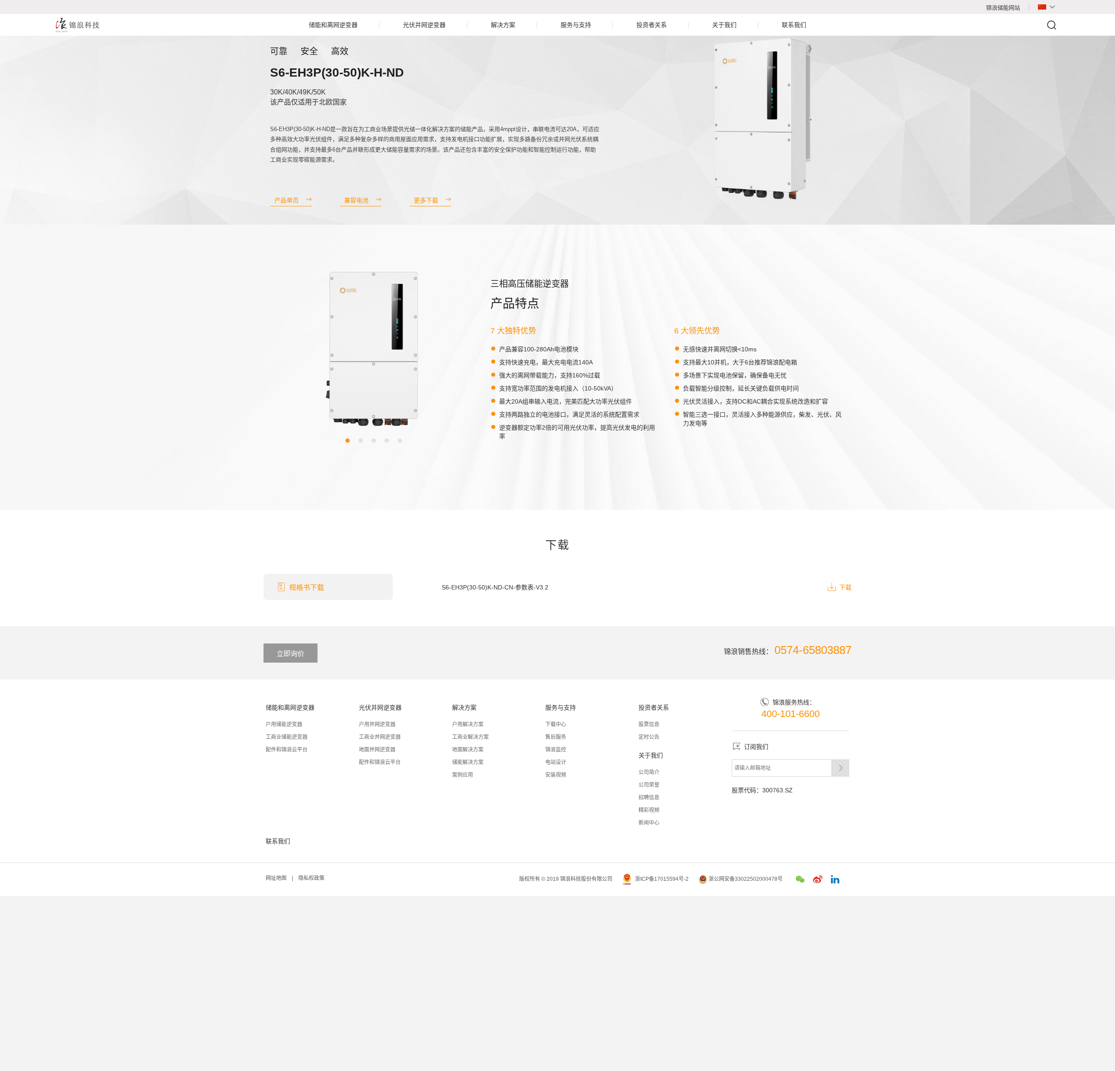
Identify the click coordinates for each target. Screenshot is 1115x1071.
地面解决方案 (467, 750)
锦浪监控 (555, 750)
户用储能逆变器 (284, 724)
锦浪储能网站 (1003, 7)
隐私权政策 (311, 878)
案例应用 (462, 775)
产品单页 (286, 200)
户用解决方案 (467, 724)
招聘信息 (649, 798)
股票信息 (649, 724)
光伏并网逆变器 (424, 25)
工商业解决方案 (470, 737)
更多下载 (426, 200)
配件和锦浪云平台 (286, 750)
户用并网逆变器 (377, 724)
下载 (845, 587)
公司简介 (649, 772)
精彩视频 (649, 810)
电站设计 (555, 762)
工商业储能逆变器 (286, 737)
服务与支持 (576, 25)
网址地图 (276, 878)
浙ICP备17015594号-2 (662, 879)
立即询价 (290, 653)
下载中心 (555, 724)
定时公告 (649, 737)
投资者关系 (651, 25)
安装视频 (555, 775)
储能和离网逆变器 (333, 25)
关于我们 (724, 25)
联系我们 (794, 24)
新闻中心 (649, 823)
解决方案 (503, 25)
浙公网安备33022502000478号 (746, 879)
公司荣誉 (649, 785)
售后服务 (555, 737)
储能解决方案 (467, 762)
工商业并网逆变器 (380, 737)
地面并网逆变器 (377, 750)
